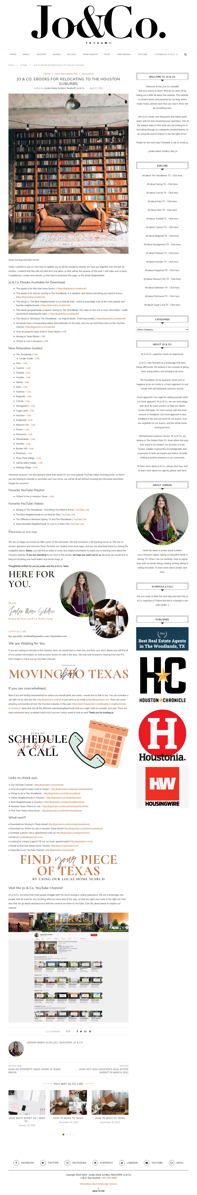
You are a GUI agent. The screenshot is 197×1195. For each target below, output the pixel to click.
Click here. (178, 175)
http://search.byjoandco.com (64, 845)
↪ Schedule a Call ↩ (166, 54)
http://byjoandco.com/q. (81, 841)
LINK (64, 331)
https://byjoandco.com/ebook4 (64, 313)
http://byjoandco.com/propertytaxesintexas (72, 789)
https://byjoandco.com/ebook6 (111, 318)
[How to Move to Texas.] (68, 1102)
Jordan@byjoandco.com (30, 837)
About (26, 54)
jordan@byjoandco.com (97, 699)
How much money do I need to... (27, 1120)
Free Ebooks (124, 54)
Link (36, 354)
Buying (57, 54)
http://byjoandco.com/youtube (49, 784)
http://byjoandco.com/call (49, 699)
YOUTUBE (142, 54)
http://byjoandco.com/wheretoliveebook (83, 828)
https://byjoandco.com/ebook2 (30, 297)
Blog (107, 54)
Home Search (90, 54)
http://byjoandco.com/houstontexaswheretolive (65, 806)
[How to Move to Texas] (110, 1102)
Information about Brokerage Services (98, 1184)
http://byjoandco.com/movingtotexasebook (69, 824)
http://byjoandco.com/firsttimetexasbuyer (62, 810)
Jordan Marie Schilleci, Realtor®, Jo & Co (64, 88)
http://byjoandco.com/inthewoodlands (62, 793)
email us (184, 142)
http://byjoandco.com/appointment (73, 832)
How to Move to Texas (110, 1118)
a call (173, 142)
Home (13, 54)
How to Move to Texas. (68, 1118)
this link (166, 600)
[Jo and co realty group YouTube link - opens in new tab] (68, 914)
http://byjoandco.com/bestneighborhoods (64, 802)
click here (178, 466)
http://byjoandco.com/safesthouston (63, 797)
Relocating (87, 74)
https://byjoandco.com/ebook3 (55, 305)
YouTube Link (82, 509)
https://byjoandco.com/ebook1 (71, 288)
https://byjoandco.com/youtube (40, 327)
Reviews (41, 54)
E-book (23, 65)
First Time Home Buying (66, 74)
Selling (71, 54)
